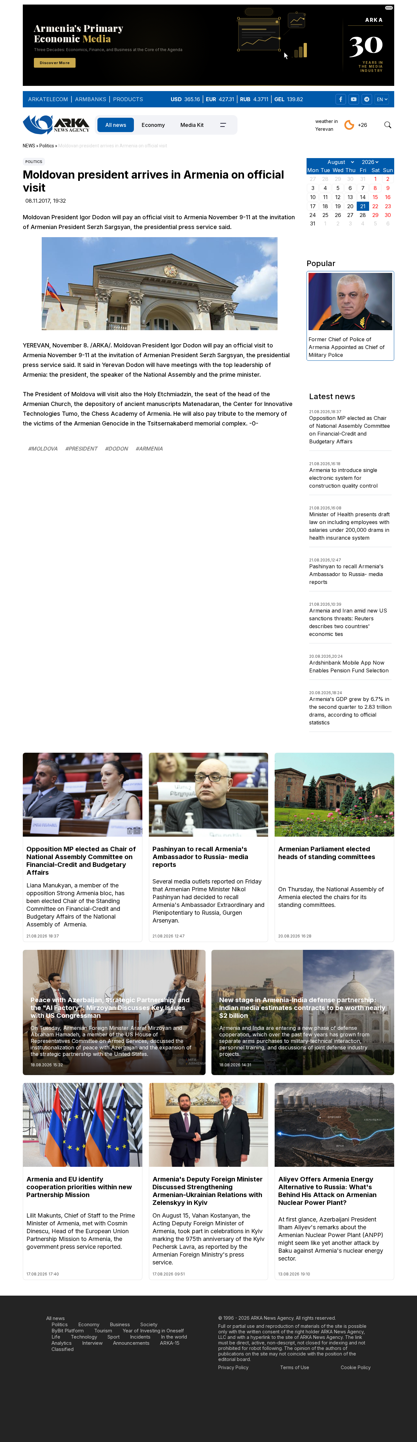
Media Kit (192, 125)
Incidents (140, 1337)
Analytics (61, 1343)
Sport (114, 1337)
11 (325, 197)
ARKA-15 (170, 1343)
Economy (153, 125)
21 (363, 206)
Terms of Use (294, 1367)
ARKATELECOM (48, 99)
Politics (33, 161)
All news (115, 125)
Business (120, 1324)
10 (313, 197)
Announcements (131, 1343)
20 (350, 206)
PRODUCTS (128, 99)
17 (313, 206)
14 (363, 197)
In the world (174, 1337)
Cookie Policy (356, 1367)
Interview (92, 1343)
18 (325, 206)
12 (337, 197)
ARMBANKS (90, 99)
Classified (62, 1349)
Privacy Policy (233, 1367)
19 (338, 206)
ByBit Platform (67, 1330)
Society (148, 1324)
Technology (84, 1337)
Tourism (103, 1330)
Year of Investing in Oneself (153, 1330)
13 (350, 197)
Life (55, 1337)
